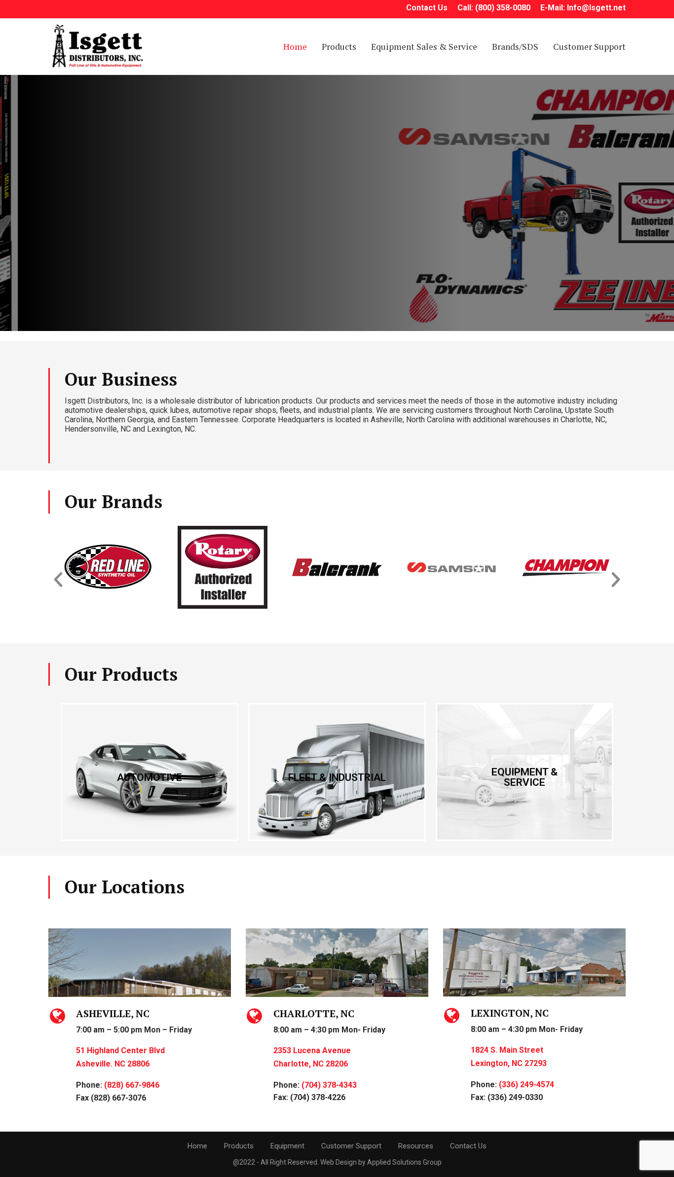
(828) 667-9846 (131, 1085)
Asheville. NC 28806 (113, 1063)
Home (295, 46)
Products (339, 46)
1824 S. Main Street (507, 1050)
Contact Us (468, 1145)
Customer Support (589, 46)
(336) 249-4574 (526, 1084)
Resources (415, 1145)
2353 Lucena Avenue (312, 1050)
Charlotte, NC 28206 (310, 1063)
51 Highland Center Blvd (120, 1050)
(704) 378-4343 (329, 1085)
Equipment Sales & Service (424, 46)
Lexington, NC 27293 (509, 1063)
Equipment (287, 1145)
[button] (58, 579)
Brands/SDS (515, 46)
